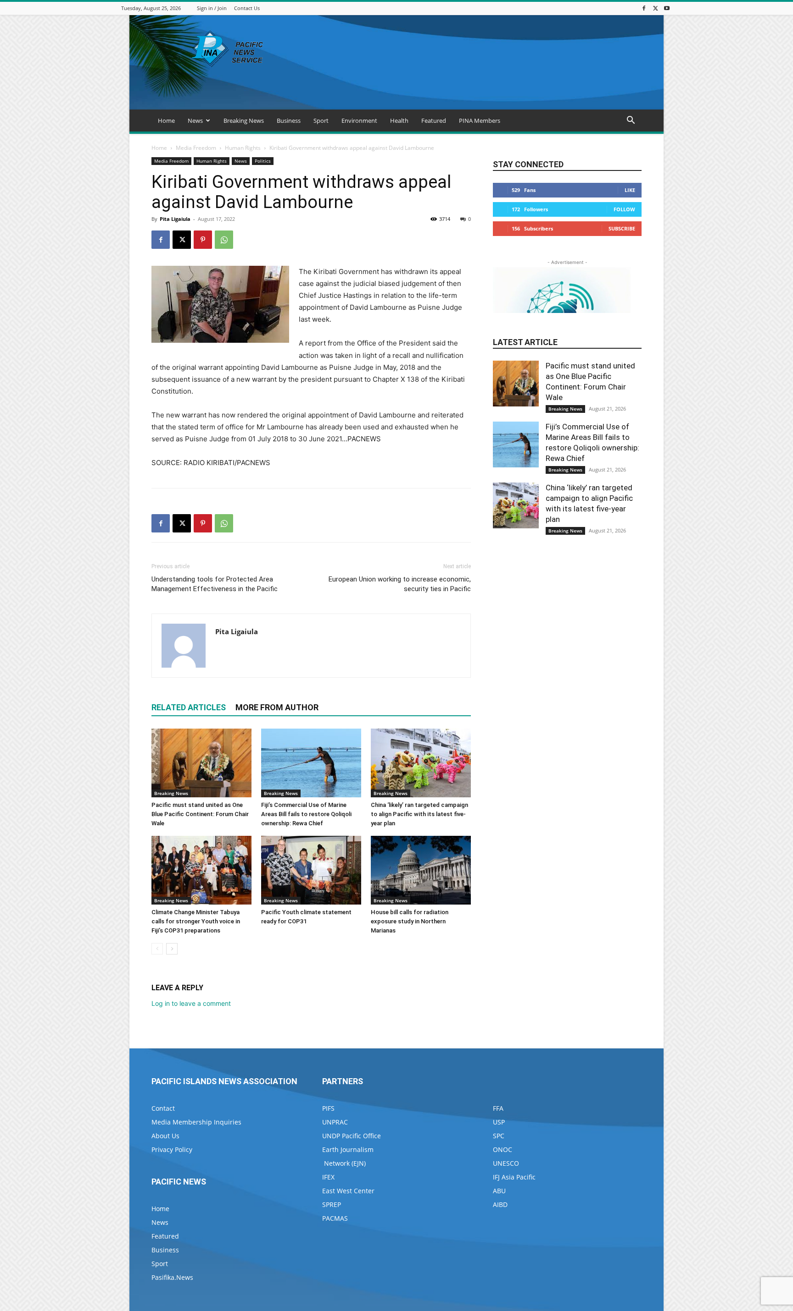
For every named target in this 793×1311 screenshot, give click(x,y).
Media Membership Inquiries (196, 1122)
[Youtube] (667, 8)
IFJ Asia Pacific (514, 1177)
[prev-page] (157, 948)
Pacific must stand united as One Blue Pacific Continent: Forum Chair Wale (200, 814)
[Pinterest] (203, 239)
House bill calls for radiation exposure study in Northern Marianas (409, 921)
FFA (498, 1108)
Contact (163, 1108)
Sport (321, 120)
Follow (624, 209)
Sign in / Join (212, 8)
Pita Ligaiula (175, 218)
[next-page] (172, 948)
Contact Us (247, 8)
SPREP (331, 1204)
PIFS (328, 1108)
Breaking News (243, 120)
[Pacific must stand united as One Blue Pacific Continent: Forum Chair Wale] (201, 763)
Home (166, 120)
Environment (359, 120)
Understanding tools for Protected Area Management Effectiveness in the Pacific (214, 584)
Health (399, 120)
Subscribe (622, 228)
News (195, 120)
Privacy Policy (171, 1149)
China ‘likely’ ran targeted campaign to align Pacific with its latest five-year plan (419, 814)
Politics (263, 161)
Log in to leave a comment (191, 1003)
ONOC (502, 1149)
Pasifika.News (172, 1277)
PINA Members (479, 120)
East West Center (348, 1190)
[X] (655, 8)
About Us (165, 1135)
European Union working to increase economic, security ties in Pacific (400, 584)
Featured (433, 120)
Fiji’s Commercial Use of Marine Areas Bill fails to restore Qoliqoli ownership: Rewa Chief (306, 814)
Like (630, 190)
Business (289, 120)
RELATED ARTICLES (188, 707)
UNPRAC (335, 1122)
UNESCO (506, 1163)
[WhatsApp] (224, 239)
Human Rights (243, 148)
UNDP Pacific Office (351, 1135)
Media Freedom (196, 148)
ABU (499, 1190)
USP (499, 1122)
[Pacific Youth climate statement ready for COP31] (311, 870)
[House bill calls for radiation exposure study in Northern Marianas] (421, 870)
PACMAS (335, 1218)
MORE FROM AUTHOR (276, 707)
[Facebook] (644, 8)
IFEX (328, 1177)
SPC (498, 1135)
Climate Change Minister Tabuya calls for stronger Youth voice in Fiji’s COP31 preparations (195, 921)
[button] (631, 121)
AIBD (500, 1204)
